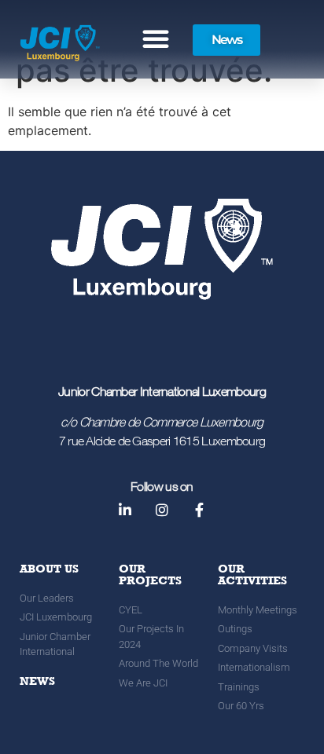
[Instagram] (162, 509)
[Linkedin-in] (124, 509)
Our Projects (150, 574)
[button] (155, 38)
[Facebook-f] (199, 509)
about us (49, 569)
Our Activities (252, 574)
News (37, 681)
